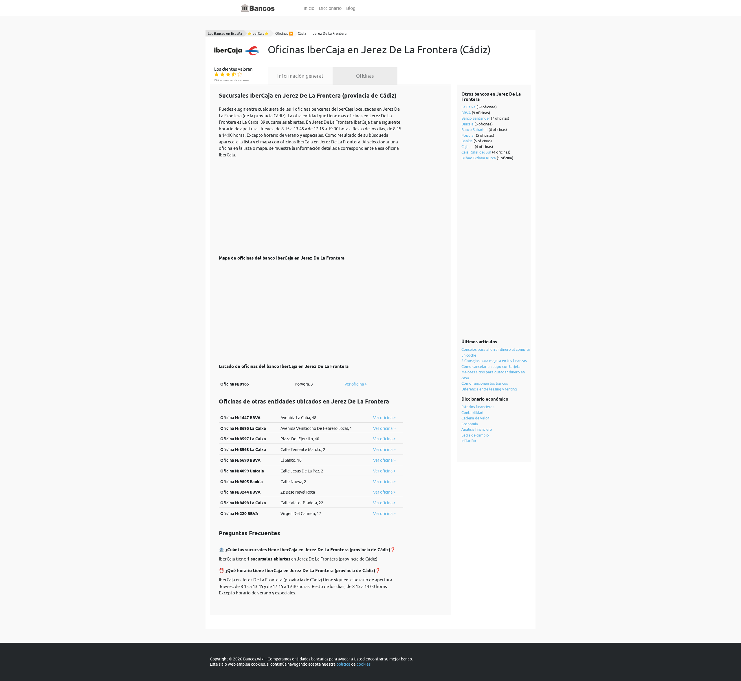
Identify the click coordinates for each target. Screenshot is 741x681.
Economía (469, 423)
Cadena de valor (475, 418)
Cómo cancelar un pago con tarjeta (490, 366)
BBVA (466, 112)
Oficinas (365, 76)
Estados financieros (477, 406)
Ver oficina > (355, 384)
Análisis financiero (476, 429)
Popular (468, 135)
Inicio (309, 8)
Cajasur (467, 146)
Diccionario (330, 8)
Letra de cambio (475, 435)
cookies (363, 664)
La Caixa (468, 107)
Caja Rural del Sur (476, 152)
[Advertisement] (311, 203)
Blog (350, 8)
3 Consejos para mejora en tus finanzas (494, 360)
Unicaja (467, 124)
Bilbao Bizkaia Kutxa (478, 158)
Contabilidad (472, 412)
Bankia (467, 140)
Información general (300, 76)
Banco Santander (475, 118)
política (343, 664)
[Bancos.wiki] (257, 8)
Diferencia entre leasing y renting (489, 389)
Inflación (468, 440)
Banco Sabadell (474, 129)
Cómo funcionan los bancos (484, 383)
